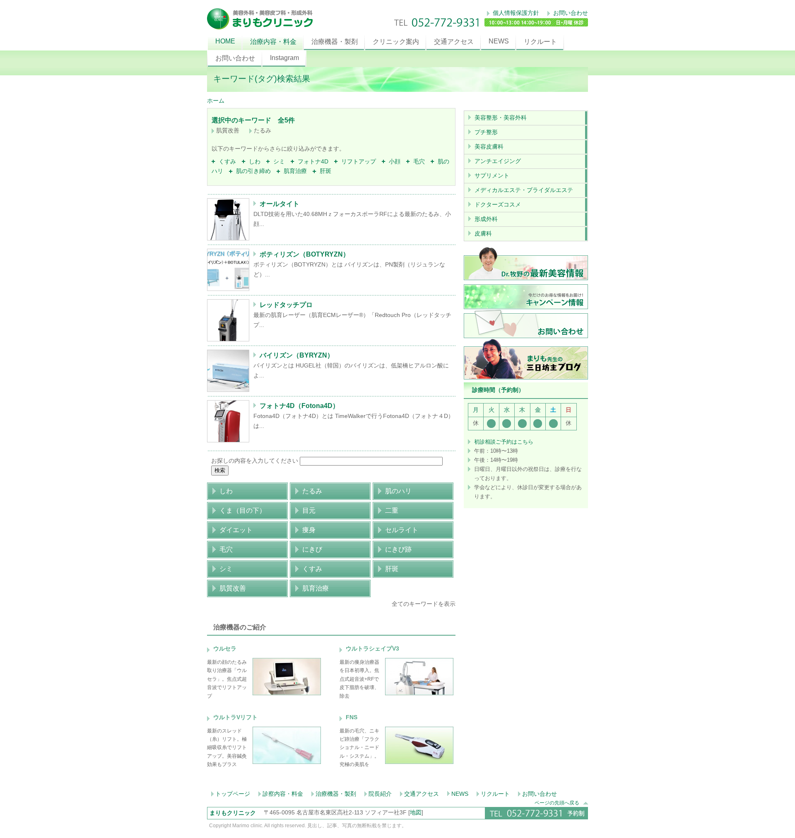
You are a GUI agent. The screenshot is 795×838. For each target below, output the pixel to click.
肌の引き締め (252, 171)
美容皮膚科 (489, 146)
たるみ (312, 491)
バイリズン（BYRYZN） (297, 355)
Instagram (284, 57)
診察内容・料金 (283, 793)
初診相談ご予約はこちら (503, 442)
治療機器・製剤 (334, 41)
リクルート (540, 41)
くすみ (225, 161)
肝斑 (323, 171)
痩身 (309, 529)
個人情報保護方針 (515, 13)
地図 (416, 812)
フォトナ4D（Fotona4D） (299, 405)
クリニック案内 (396, 41)
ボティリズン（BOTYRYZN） (304, 254)
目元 (309, 510)
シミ (277, 161)
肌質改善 (232, 588)
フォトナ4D (311, 161)
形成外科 (486, 219)
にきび (312, 549)
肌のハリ (398, 491)
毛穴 (417, 161)
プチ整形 (486, 132)
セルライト (401, 529)
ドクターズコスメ (498, 204)
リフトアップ (357, 161)
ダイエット (236, 529)
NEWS (499, 41)
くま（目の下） (242, 510)
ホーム (215, 100)
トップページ (232, 793)
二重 (391, 510)
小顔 (392, 161)
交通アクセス (454, 41)
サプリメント (492, 175)
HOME (225, 41)
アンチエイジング (498, 161)
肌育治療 (293, 171)
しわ (253, 161)
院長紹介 (380, 793)
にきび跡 (398, 549)
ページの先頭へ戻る (557, 802)
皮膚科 (483, 233)
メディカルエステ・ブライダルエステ (524, 190)
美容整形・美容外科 (501, 117)
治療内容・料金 (273, 41)
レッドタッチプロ (286, 304)
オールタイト (279, 203)
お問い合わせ (570, 13)
